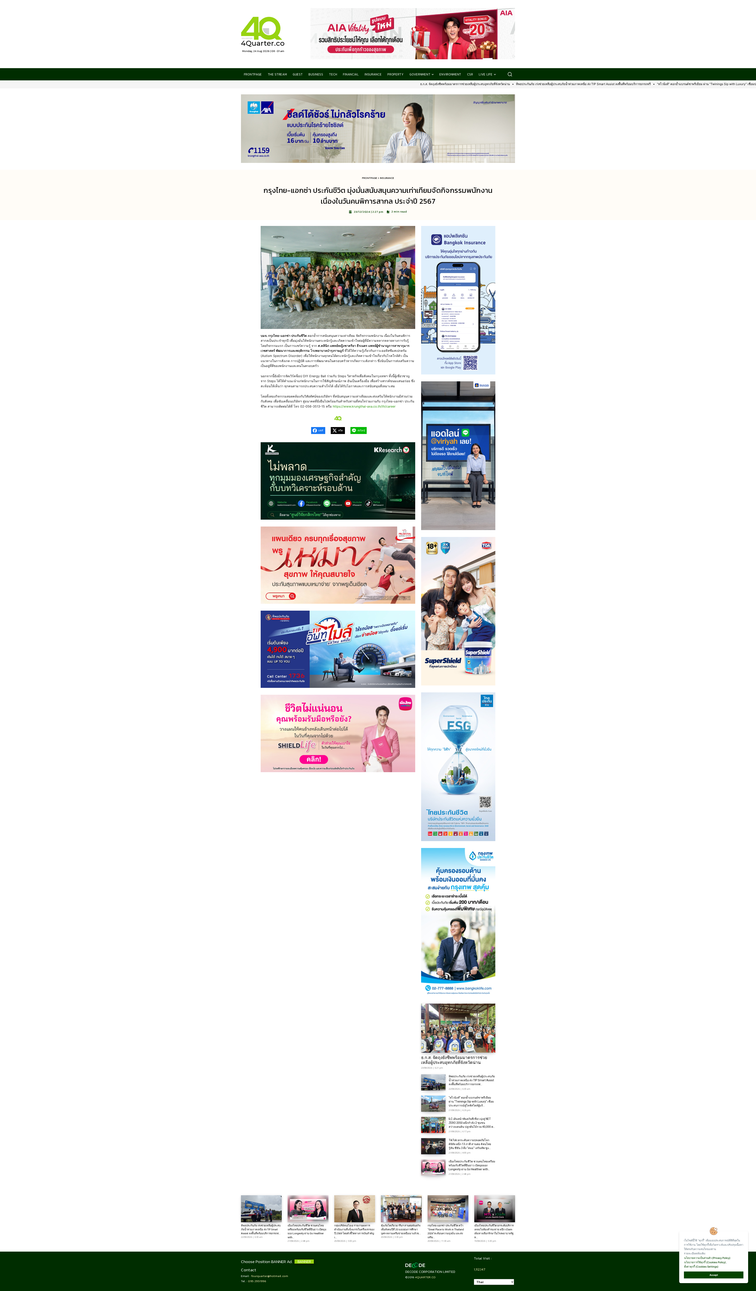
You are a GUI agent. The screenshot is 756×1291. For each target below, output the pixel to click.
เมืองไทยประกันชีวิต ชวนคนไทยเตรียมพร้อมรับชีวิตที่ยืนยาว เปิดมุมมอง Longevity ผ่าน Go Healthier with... (472, 1165)
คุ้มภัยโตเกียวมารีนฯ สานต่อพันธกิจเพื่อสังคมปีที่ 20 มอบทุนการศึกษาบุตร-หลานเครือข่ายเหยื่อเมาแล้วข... (401, 1229)
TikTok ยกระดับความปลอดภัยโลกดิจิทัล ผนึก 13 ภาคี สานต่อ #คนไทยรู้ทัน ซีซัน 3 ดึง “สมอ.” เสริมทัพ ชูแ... (470, 1144)
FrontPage (369, 178)
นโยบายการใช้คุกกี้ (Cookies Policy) (705, 1262)
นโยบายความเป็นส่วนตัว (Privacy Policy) (707, 1257)
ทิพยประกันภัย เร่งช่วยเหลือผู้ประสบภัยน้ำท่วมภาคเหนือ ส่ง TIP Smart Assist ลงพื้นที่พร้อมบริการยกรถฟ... (472, 1080)
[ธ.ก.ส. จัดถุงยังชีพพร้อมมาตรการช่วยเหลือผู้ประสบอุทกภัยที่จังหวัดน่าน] (458, 1028)
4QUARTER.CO (425, 1277)
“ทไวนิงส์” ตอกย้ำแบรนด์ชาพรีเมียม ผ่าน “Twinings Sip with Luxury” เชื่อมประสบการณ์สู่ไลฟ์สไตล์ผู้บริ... (471, 1101)
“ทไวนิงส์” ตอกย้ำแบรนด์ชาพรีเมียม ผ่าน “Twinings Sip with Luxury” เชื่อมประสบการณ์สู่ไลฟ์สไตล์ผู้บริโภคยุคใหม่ (543, 84)
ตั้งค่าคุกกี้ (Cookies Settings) (701, 1266)
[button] (510, 74)
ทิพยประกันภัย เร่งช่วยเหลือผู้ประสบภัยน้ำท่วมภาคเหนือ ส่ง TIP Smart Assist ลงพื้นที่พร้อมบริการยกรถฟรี (395, 84)
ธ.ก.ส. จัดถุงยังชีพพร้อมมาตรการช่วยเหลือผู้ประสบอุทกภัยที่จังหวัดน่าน (277, 84)
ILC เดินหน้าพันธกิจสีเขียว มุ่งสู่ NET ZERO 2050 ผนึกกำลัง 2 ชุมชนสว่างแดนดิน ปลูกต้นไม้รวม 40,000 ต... (472, 1122)
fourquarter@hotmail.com (269, 1276)
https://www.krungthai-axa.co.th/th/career (364, 406)
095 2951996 (257, 1281)
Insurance (387, 178)
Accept (714, 1274)
